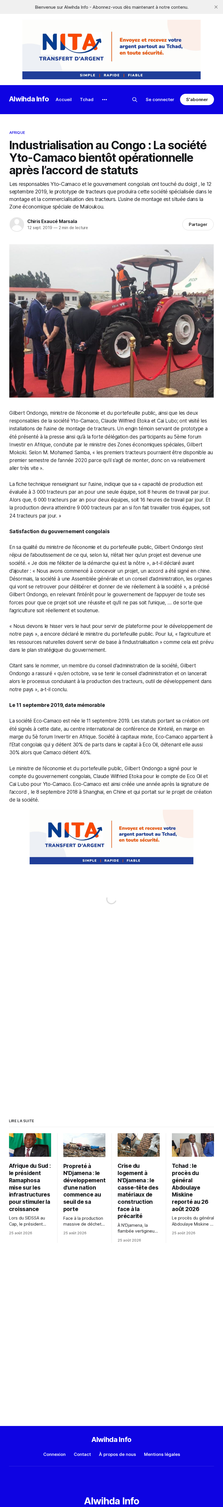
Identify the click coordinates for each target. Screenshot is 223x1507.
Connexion (54, 1454)
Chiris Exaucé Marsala (52, 221)
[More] (104, 99)
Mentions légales (162, 1454)
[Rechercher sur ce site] (134, 99)
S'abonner (197, 99)
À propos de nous (117, 1454)
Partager (198, 224)
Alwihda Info (29, 99)
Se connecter (160, 99)
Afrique (17, 132)
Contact (82, 1454)
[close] (216, 7)
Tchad (86, 99)
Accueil (64, 99)
